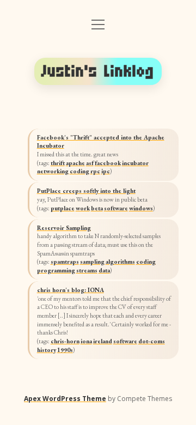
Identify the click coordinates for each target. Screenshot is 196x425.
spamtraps (65, 261)
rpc (95, 171)
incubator (135, 163)
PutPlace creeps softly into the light (86, 191)
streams (86, 270)
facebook (108, 163)
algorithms (120, 261)
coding (79, 171)
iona (86, 341)
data (104, 270)
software (116, 208)
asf (90, 163)
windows (141, 208)
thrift (58, 163)
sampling (92, 261)
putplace (63, 208)
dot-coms (151, 341)
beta (97, 208)
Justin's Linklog (98, 71)
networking (53, 171)
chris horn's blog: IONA (70, 290)
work (83, 208)
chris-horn (65, 341)
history (46, 350)
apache (75, 163)
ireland (102, 341)
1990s (65, 350)
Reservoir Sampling (64, 228)
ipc (105, 171)
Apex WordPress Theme (65, 398)
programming (56, 270)
